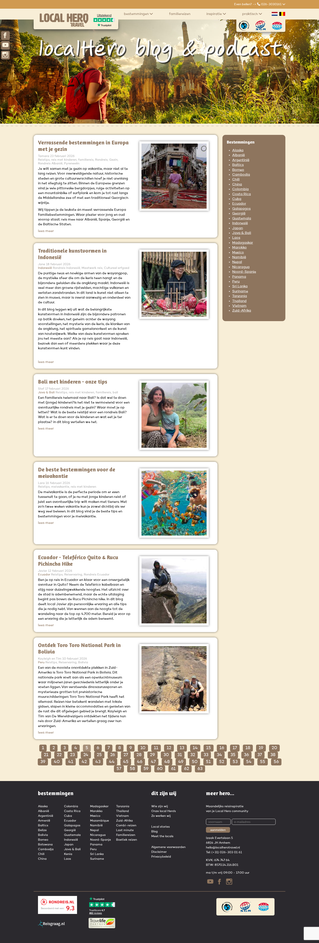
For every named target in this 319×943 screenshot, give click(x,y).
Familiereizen (179, 14)
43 (97, 762)
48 (167, 762)
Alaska (237, 150)
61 (173, 769)
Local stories (160, 826)
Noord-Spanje (244, 272)
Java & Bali (241, 233)
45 (125, 762)
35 (232, 755)
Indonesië (240, 223)
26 (112, 755)
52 (221, 762)
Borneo (238, 170)
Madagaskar (242, 243)
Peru (236, 281)
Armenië (44, 820)
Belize (42, 830)
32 (192, 755)
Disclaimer (159, 851)
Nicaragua (241, 267)
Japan (237, 228)
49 (180, 762)
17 (235, 748)
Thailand (239, 301)
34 (219, 755)
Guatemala (241, 218)
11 (156, 748)
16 (221, 748)
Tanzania (239, 296)
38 (272, 755)
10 (142, 748)
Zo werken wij (161, 815)
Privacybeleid (161, 856)
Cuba (236, 199)
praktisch (250, 14)
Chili (236, 179)
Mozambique (99, 820)
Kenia (68, 854)
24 (85, 755)
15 (208, 748)
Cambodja (241, 175)
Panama (239, 277)
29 (152, 755)
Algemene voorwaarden (168, 847)
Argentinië (240, 160)
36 (246, 755)
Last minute (125, 830)
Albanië (238, 155)
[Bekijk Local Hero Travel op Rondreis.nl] (57, 913)
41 (70, 762)
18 (247, 748)
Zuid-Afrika (241, 310)
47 (153, 762)
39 (42, 762)
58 (132, 769)
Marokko (239, 247)
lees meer (46, 231)
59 (145, 769)
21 (46, 755)
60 (160, 769)
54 (249, 762)
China (237, 184)
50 (194, 762)
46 (139, 762)
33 (206, 755)
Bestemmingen (137, 14)
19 (261, 748)
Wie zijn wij (159, 806)
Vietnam (239, 306)
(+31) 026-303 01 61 (226, 852)
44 (112, 762)
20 (274, 748)
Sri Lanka (240, 286)
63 (199, 769)
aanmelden (218, 830)
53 (235, 762)
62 (186, 769)
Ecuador (239, 204)
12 (169, 748)
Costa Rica (241, 194)
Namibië (239, 257)
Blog (154, 831)
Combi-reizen (126, 825)
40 (57, 762)
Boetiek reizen (126, 839)
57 (119, 769)
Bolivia (43, 835)
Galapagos (241, 209)
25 (99, 755)
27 (125, 755)
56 (276, 762)
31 (179, 755)
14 (195, 748)
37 (259, 755)
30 (166, 755)
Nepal (237, 262)
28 (138, 755)
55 (262, 762)
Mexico (238, 252)
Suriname (240, 291)
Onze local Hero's (163, 811)
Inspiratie (214, 14)
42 (84, 762)
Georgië (238, 213)
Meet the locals (162, 836)
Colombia (240, 189)
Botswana (45, 844)
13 (182, 748)
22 (59, 755)
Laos (236, 238)
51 (208, 762)
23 (72, 755)
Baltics (238, 165)
